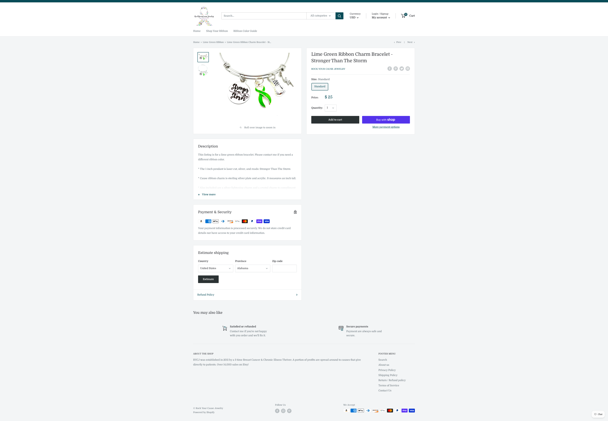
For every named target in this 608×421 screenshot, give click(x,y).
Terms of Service (388, 385)
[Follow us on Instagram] (283, 411)
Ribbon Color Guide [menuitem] (245, 31)
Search (382, 359)
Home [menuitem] (197, 31)
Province (240, 261)
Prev (398, 42)
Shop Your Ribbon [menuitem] (217, 31)
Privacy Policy (387, 370)
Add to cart (335, 119)
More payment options (386, 127)
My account (380, 17)
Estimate (208, 279)
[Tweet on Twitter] (401, 68)
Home (196, 42)
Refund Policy (205, 294)
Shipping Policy (387, 375)
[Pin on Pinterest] (395, 68)
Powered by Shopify (204, 412)
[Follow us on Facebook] (277, 411)
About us (383, 365)
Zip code (277, 261)
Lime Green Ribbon (213, 42)
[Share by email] (407, 68)
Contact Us (384, 390)
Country (203, 261)
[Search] (339, 15)
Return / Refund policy (392, 380)
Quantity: (317, 107)
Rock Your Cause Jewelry (328, 69)
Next (409, 42)
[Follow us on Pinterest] (289, 411)
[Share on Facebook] (389, 68)
